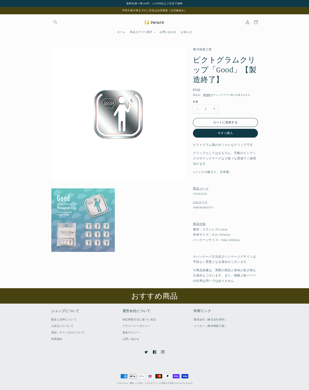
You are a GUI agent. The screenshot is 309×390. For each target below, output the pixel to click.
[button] (55, 22)
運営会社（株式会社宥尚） (210, 319)
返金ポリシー (130, 332)
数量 (195, 101)
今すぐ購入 (225, 133)
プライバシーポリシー (136, 325)
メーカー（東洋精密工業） (210, 325)
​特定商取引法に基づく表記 (139, 319)
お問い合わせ (130, 338)
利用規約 (57, 338)
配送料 (207, 95)
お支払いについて (62, 325)
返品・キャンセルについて (68, 332)
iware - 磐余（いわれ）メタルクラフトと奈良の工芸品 (148, 383)
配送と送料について (64, 319)
